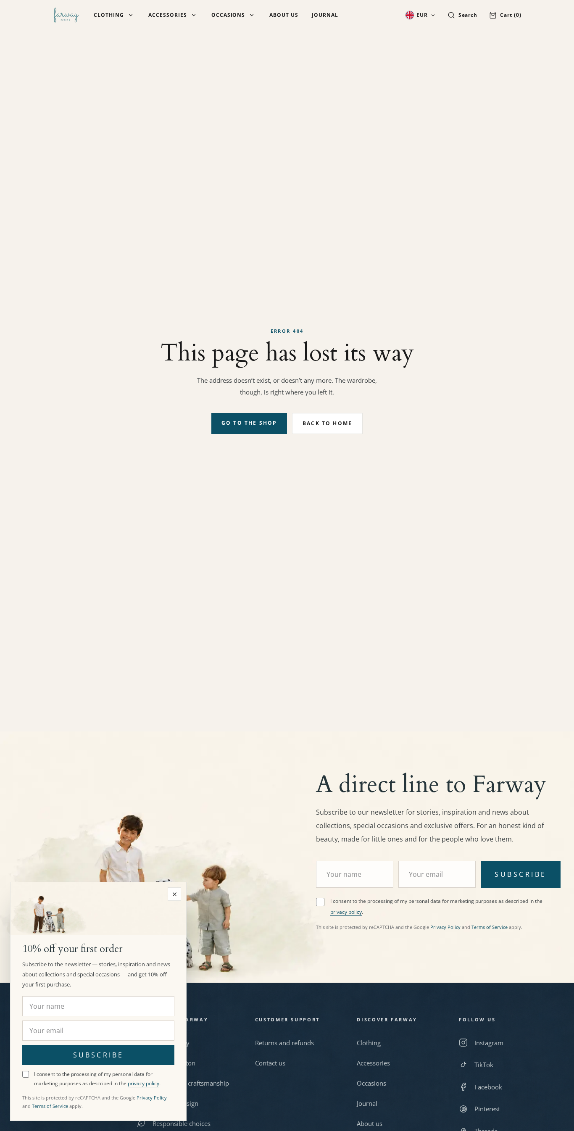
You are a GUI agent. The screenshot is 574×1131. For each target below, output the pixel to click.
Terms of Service (489, 927)
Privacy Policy (445, 927)
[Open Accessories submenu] (194, 15)
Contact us (270, 1063)
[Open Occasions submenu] (252, 15)
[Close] (174, 894)
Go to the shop (249, 422)
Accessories (167, 15)
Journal (325, 15)
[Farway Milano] (66, 15)
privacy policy (346, 911)
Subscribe (520, 874)
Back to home (327, 423)
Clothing (109, 15)
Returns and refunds (284, 1043)
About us (283, 15)
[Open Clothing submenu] (130, 15)
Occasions (228, 15)
